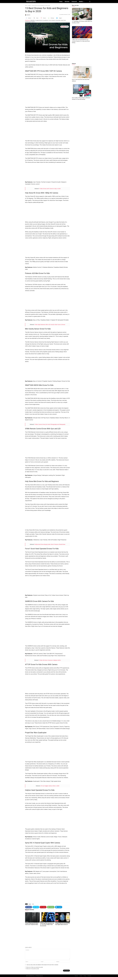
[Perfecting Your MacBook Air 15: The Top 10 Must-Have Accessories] (47, 917)
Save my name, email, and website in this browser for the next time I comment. (42, 964)
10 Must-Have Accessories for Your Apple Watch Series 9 (62, 924)
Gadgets (29, 5)
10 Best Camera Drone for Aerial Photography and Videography (49, 424)
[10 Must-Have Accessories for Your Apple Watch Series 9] (62, 917)
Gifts (33, 904)
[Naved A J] (26, 15)
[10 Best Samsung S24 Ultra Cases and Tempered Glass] (32, 917)
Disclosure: (27, 20)
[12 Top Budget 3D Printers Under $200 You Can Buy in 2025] (82, 14)
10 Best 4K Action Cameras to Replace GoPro (50, 660)
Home (26, 5)
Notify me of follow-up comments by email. (34, 967)
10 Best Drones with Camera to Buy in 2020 (50, 188)
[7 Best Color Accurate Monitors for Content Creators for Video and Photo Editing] (82, 32)
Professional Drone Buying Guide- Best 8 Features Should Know (49, 544)
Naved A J (28, 14)
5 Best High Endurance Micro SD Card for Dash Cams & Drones (50, 324)
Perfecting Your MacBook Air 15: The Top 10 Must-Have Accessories (47, 924)
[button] (89, 1)
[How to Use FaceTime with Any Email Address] (82, 72)
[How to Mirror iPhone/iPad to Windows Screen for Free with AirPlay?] (82, 90)
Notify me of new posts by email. (32, 968)
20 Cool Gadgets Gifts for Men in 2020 (50, 786)
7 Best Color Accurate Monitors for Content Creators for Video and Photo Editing (81, 41)
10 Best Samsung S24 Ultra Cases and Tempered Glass (31, 924)
